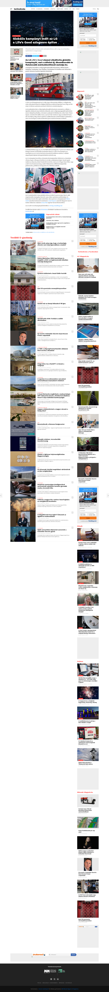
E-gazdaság (39, 8)
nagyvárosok (51, 232)
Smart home (60, 8)
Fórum (77, 8)
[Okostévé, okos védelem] (16, 69)
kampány (43, 232)
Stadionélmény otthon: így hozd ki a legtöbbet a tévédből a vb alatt (16, 83)
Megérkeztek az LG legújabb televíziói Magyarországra (15, 97)
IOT (70, 8)
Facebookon (28, 211)
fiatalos (35, 232)
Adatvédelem (68, 982)
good (38, 232)
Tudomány (46, 8)
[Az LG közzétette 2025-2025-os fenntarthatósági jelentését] (16, 55)
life (47, 232)
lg (45, 232)
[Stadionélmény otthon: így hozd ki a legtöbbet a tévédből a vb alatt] (16, 81)
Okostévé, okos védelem (16, 71)
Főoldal (39, 982)
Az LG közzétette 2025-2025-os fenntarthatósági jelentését (16, 58)
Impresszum (61, 982)
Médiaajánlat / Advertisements (50, 982)
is (40, 232)
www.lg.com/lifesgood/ (55, 205)
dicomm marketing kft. (44, 988)
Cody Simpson (52, 201)
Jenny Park (44, 202)
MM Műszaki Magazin (66, 988)
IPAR (73, 8)
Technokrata (44, 209)
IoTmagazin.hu (75, 988)
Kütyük (33, 8)
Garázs (66, 8)
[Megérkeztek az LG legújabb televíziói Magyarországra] (16, 94)
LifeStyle (52, 8)
